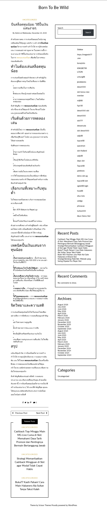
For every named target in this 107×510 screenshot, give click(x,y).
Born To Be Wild (53, 8)
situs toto (81, 196)
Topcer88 (81, 166)
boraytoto (81, 63)
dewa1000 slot (83, 111)
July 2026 (62, 307)
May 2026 (62, 311)
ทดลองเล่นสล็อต (23, 58)
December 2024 (64, 348)
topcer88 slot (82, 181)
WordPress (72, 505)
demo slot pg (82, 176)
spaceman (81, 146)
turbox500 (81, 211)
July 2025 (62, 333)
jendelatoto (81, 82)
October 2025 (63, 327)
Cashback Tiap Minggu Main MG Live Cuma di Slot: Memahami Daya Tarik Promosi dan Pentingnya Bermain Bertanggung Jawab (29, 438)
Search (60, 28)
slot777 (80, 121)
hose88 (80, 191)
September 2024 (64, 355)
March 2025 (63, 342)
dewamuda (81, 126)
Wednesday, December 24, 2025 (34, 33)
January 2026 (63, 320)
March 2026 (63, 316)
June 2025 (62, 335)
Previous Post (21, 413)
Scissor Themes (45, 505)
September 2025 (64, 329)
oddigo (80, 201)
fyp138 (80, 106)
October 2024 (63, 353)
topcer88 (80, 141)
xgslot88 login (82, 186)
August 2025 (63, 331)
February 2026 (64, 318)
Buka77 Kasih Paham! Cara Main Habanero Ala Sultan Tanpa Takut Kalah (29, 486)
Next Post (40, 413)
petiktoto (81, 171)
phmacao (81, 206)
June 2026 (62, 309)
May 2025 (62, 338)
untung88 (81, 77)
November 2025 (64, 324)
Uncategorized (29, 20)
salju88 (80, 136)
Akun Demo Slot (83, 216)
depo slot (81, 161)
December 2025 (64, 322)
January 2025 (63, 346)
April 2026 (62, 314)
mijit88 (80, 101)
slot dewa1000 (83, 131)
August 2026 (63, 305)
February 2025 (64, 344)
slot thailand (82, 151)
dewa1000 (81, 87)
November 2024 (64, 351)
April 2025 (62, 340)
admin (17, 33)
